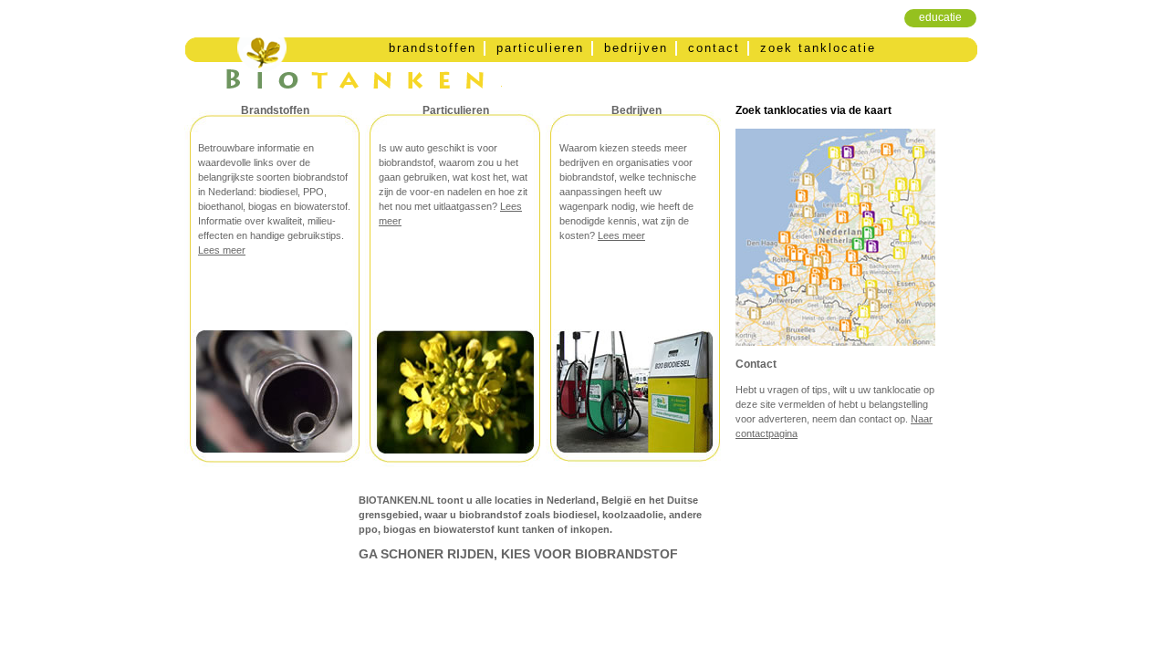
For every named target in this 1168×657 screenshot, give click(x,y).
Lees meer (221, 250)
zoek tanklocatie (818, 48)
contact (714, 48)
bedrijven (636, 48)
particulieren (540, 48)
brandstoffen (432, 48)
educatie (940, 17)
